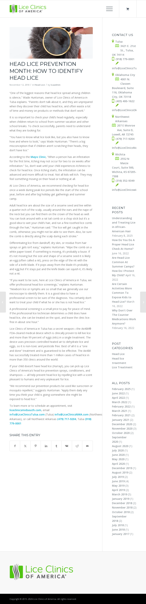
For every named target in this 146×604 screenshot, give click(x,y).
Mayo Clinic (38, 157)
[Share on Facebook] (15, 446)
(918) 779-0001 (125, 59)
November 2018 (122, 507)
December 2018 (122, 503)
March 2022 (119, 402)
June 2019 (118, 481)
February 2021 (121, 415)
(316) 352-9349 (125, 180)
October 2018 (121, 512)
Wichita (120, 154)
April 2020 (118, 464)
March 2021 (119, 411)
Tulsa (119, 41)
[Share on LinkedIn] (46, 446)
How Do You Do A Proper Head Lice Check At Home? (123, 244)
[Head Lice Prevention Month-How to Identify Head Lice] (51, 43)
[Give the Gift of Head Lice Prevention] (143, 302)
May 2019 (118, 485)
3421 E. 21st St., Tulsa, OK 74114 (124, 50)
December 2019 (122, 468)
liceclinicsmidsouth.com (25, 410)
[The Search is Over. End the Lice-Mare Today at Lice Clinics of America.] (3, 302)
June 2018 (118, 529)
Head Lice (40, 84)
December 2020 (122, 424)
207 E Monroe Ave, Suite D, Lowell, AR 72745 (123, 130)
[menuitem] (108, 8)
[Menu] (107, 8)
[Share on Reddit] (77, 446)
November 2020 (122, 428)
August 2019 (120, 472)
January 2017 (120, 534)
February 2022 (121, 406)
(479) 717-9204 (66, 419)
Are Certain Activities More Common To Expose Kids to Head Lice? (122, 292)
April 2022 (118, 397)
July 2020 (118, 450)
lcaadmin (55, 84)
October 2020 (121, 433)
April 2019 (118, 490)
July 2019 (118, 477)
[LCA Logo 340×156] (28, 8)
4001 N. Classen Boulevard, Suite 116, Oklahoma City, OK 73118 (123, 88)
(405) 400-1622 (125, 101)
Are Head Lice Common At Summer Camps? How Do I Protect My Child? (123, 266)
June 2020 (118, 455)
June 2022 (118, 393)
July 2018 (118, 525)
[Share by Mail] (87, 446)
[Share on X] (25, 446)
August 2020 (120, 446)
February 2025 (121, 389)
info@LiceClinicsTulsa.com (27, 414)
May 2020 (118, 459)
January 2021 (120, 420)
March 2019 (119, 494)
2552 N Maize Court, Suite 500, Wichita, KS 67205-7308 (124, 167)
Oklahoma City (125, 75)
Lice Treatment (122, 367)
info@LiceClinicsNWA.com (72, 414)
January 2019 (120, 499)
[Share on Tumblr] (56, 446)
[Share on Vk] (67, 446)
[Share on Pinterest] (36, 446)
